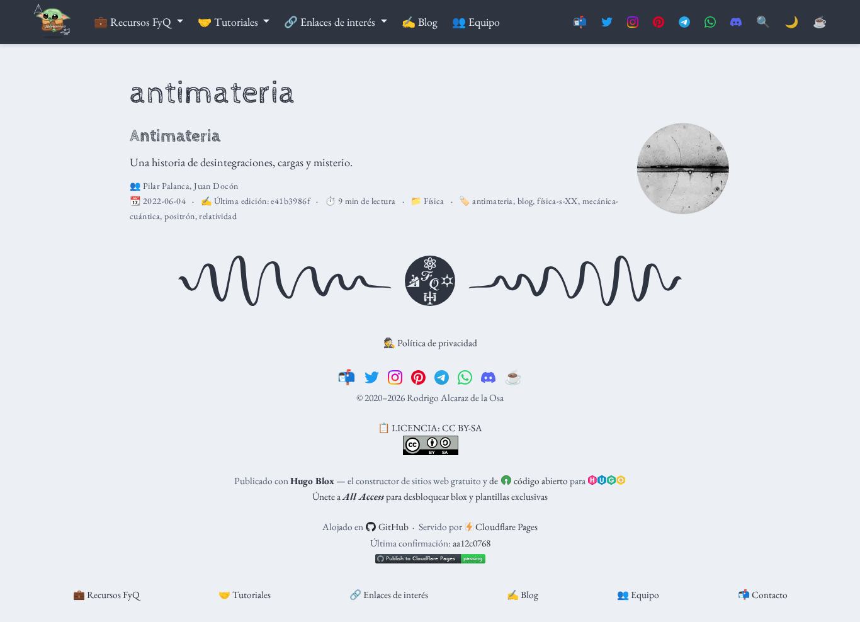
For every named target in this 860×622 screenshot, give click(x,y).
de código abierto (528, 480)
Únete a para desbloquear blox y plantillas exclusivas (430, 496)
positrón (179, 216)
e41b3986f (290, 200)
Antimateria (175, 136)
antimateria (492, 200)
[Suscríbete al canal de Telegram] (684, 22)
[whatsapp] (465, 377)
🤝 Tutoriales (244, 594)
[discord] (488, 377)
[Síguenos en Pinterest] (658, 22)
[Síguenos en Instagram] (632, 22)
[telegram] (441, 377)
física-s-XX (557, 200)
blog (525, 200)
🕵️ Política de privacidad (430, 342)
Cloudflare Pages (505, 526)
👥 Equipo (638, 594)
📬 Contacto (763, 594)
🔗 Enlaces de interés (388, 594)
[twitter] (372, 377)
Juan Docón (216, 185)
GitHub (392, 526)
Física (434, 200)
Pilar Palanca (166, 185)
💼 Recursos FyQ (106, 594)
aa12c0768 (471, 543)
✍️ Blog (522, 594)
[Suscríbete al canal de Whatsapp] (710, 22)
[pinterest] (418, 377)
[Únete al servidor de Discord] (736, 22)
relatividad (218, 216)
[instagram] (395, 377)
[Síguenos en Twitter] (607, 22)
